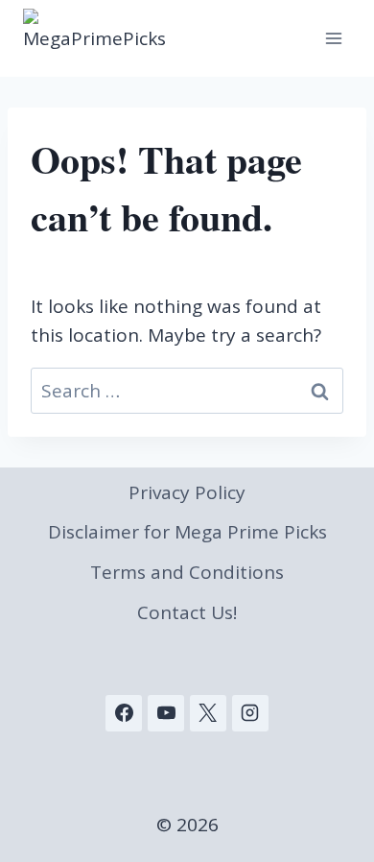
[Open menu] (333, 38)
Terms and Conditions (187, 572)
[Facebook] (123, 713)
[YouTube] (166, 713)
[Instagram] (250, 713)
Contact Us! (187, 612)
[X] (208, 713)
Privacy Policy (187, 492)
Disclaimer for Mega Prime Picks (187, 531)
